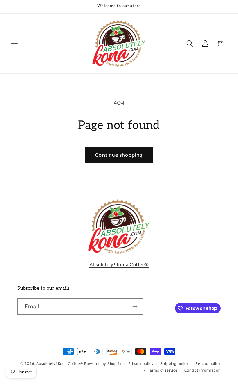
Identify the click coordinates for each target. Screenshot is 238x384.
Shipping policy (174, 363)
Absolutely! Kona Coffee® (119, 265)
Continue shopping (119, 155)
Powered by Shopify (102, 363)
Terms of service (163, 370)
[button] (14, 43)
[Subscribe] (135, 306)
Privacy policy (141, 363)
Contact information (202, 370)
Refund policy (208, 363)
